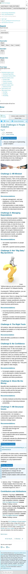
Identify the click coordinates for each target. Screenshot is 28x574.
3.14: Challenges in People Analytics (17, 521)
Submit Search (4, 32)
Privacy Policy (4, 565)
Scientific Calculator (7, 83)
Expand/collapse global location (26, 121)
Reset (2, 43)
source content (10, 528)
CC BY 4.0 (17, 525)
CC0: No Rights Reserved (10, 502)
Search (3, 572)
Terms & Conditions (12, 565)
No (8, 547)
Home (7, 121)
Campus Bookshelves (19, 121)
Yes (3, 547)
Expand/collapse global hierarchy (2, 121)
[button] (5, 93)
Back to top (3, 534)
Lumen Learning (10, 134)
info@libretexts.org (6, 568)
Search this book (4, 27)
